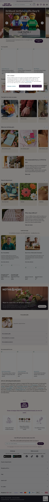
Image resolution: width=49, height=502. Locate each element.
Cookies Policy (29, 81)
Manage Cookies (11, 86)
